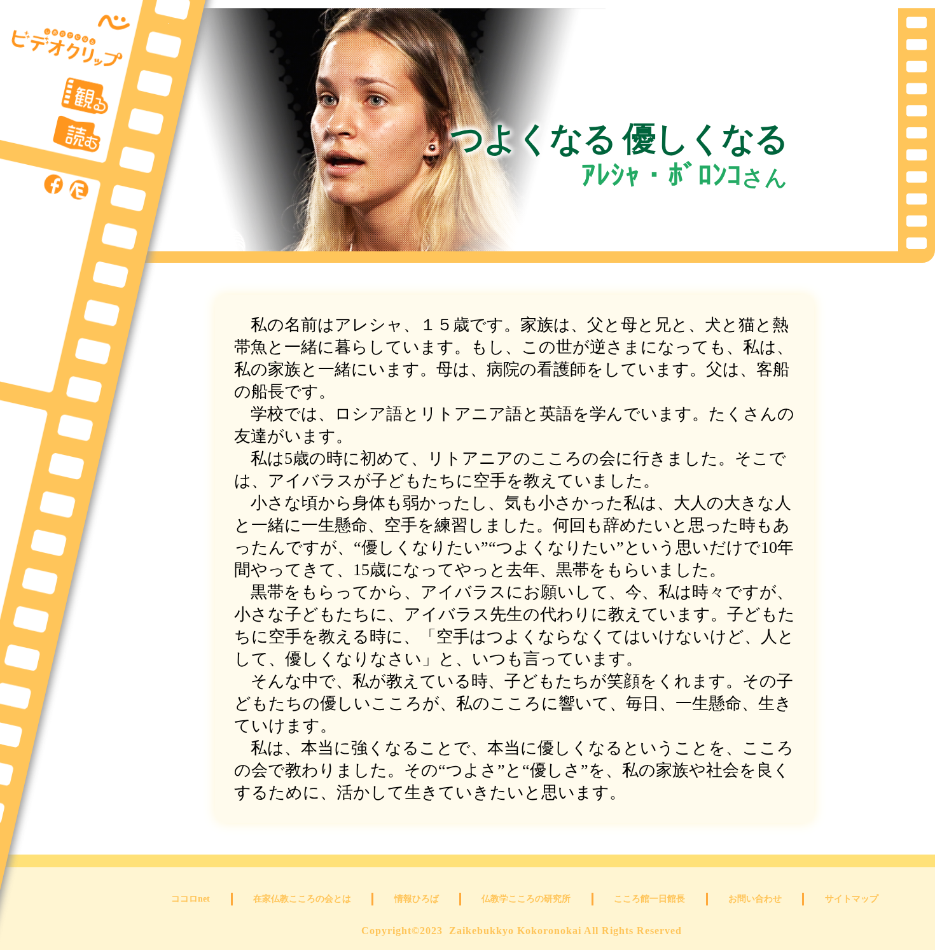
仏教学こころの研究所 (526, 899)
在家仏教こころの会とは (302, 899)
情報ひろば (416, 899)
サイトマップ (851, 899)
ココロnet (190, 899)
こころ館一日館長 (649, 899)
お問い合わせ (755, 899)
